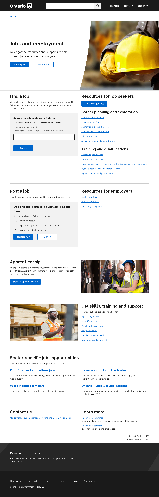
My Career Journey (94, 103)
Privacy (75, 481)
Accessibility (35, 481)
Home (13, 16)
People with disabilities (92, 326)
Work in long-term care (27, 386)
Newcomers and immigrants (94, 340)
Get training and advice (92, 154)
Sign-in (47, 236)
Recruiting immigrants (91, 206)
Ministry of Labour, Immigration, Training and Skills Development (40, 417)
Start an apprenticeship (92, 159)
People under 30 (89, 330)
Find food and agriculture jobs (32, 370)
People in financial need (92, 335)
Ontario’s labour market (92, 117)
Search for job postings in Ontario (34, 118)
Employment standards (92, 425)
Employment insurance (92, 417)
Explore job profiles (90, 122)
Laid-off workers (89, 321)
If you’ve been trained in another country (100, 168)
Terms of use (90, 481)
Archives (51, 481)
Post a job (43, 64)
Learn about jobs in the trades (104, 370)
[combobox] (73, 5)
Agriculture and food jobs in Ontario (98, 141)
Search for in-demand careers (95, 126)
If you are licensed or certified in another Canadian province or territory (115, 164)
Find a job (19, 64)
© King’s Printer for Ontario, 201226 (27, 486)
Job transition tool (89, 136)
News (63, 481)
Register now (23, 236)
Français (114, 5)
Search (23, 148)
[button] (97, 6)
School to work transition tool (95, 131)
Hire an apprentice (90, 201)
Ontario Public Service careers (104, 386)
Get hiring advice (89, 197)
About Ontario (16, 481)
